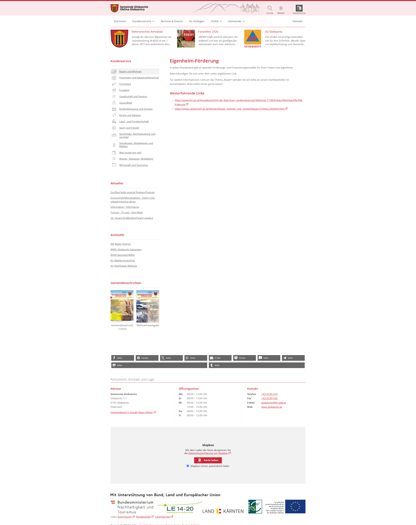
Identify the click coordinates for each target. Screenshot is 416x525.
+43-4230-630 (269, 398)
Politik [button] (215, 21)
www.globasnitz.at (271, 406)
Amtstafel (117, 235)
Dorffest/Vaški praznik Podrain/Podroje (132, 192)
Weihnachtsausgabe (148, 325)
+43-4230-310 (269, 394)
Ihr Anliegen (196, 21)
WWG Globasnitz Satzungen (126, 249)
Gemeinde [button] (234, 21)
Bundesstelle (145, 516)
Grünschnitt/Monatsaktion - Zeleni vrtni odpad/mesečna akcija (132, 199)
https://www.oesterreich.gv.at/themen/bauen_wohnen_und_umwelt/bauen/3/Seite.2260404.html (231, 108)
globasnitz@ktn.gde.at (273, 402)
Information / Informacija (124, 207)
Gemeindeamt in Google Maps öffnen (133, 412)
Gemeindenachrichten (125, 283)
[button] (122, 358)
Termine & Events (172, 21)
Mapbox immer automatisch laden (209, 466)
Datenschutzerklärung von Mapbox (209, 453)
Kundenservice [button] (141, 21)
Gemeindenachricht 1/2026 (122, 327)
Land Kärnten (164, 516)
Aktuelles (116, 183)
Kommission (126, 516)
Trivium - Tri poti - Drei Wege (126, 212)
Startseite (120, 21)
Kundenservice (120, 61)
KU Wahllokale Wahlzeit (123, 265)
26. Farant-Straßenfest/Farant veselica (131, 218)
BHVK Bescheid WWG (122, 255)
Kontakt (297, 21)
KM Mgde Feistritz (120, 244)
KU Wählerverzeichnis (122, 260)
